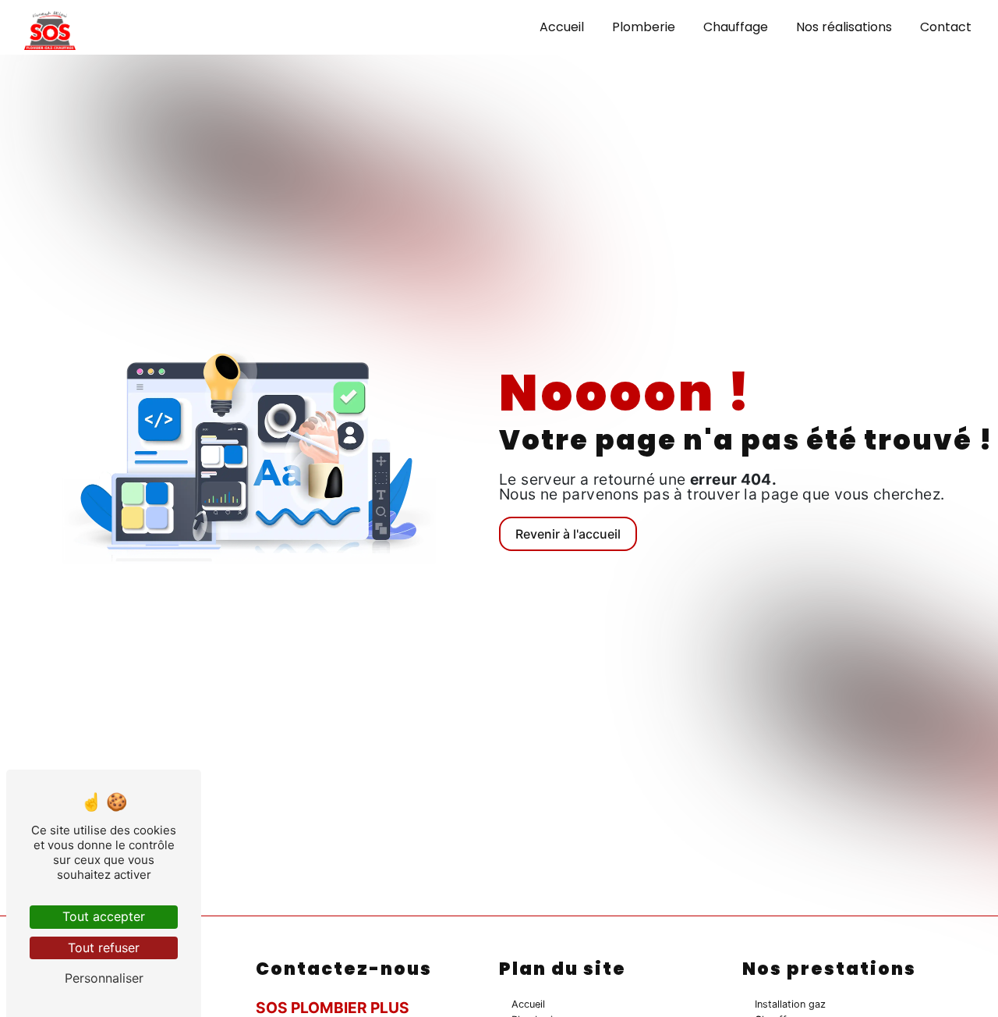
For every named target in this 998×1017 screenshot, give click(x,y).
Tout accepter (103, 916)
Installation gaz (790, 1004)
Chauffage (735, 27)
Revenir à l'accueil (568, 534)
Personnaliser (104, 978)
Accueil (562, 27)
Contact (945, 27)
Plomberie (643, 27)
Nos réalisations (844, 27)
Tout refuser (104, 947)
